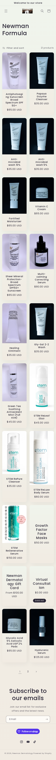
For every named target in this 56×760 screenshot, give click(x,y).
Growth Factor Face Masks (41, 532)
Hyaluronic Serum (42, 651)
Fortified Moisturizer (14, 220)
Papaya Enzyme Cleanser (41, 96)
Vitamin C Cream (41, 208)
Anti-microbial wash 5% (42, 162)
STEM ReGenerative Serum (14, 550)
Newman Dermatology (22, 753)
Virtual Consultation (41, 584)
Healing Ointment (14, 349)
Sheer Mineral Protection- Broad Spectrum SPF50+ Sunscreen (14, 283)
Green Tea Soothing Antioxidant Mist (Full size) (14, 412)
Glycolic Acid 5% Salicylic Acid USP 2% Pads (14, 642)
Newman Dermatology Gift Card (14, 582)
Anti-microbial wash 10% (14, 162)
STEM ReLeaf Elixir (42, 417)
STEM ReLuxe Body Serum (42, 491)
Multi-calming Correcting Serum (42, 278)
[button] (6, 11)
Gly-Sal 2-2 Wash (41, 346)
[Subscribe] (46, 719)
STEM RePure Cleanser (14, 480)
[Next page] (36, 671)
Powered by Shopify (42, 753)
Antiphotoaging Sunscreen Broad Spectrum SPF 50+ (14, 100)
